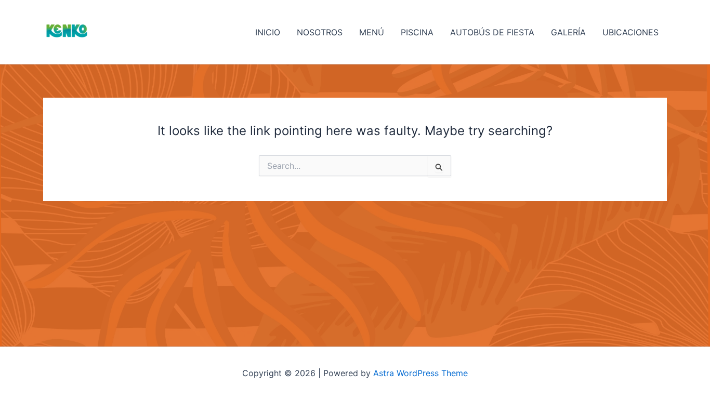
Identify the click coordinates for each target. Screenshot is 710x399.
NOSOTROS (320, 32)
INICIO (267, 32)
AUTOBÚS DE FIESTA (492, 32)
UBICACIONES (630, 32)
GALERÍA (568, 32)
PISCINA (417, 32)
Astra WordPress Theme (420, 373)
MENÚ (371, 32)
